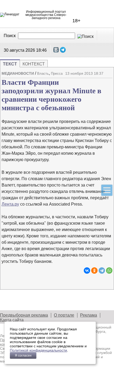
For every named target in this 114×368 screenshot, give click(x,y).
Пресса (57, 74)
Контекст (34, 64)
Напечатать (90, 79)
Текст (10, 64)
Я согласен (23, 355)
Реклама (88, 315)
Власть (43, 74)
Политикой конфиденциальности (38, 350)
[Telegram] (102, 270)
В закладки (108, 79)
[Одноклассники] (94, 270)
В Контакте (56, 50)
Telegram (63, 50)
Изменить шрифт (99, 79)
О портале (64, 315)
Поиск (10, 35)
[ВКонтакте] (87, 270)
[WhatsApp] (109, 270)
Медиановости (18, 73)
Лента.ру (10, 204)
